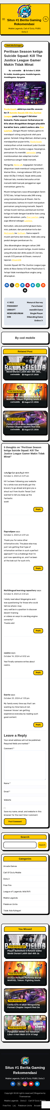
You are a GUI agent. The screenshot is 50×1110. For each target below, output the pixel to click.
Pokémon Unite (10, 904)
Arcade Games (10, 866)
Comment (9, 748)
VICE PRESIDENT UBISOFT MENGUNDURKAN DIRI (15, 309)
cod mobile (16, 71)
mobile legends (33, 74)
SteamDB (16, 260)
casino (7, 653)
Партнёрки (9, 531)
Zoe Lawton (32, 217)
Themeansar (24, 1096)
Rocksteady (10, 109)
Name (7, 783)
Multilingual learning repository (20, 590)
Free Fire (7, 885)
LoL (14, 1105)
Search (25, 837)
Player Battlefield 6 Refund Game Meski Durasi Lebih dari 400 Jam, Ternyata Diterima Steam (23, 372)
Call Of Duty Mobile (12, 872)
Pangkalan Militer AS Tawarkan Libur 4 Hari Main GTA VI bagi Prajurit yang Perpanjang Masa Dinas (23, 1036)
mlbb (10, 74)
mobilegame (10, 77)
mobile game (19, 74)
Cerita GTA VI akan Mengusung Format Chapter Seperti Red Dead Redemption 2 (23, 427)
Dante (7, 695)
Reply (38, 509)
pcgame (21, 77)
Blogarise (38, 1093)
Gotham (21, 233)
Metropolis (9, 233)
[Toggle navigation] (3, 19)
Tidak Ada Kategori (13, 45)
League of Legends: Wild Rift (17, 891)
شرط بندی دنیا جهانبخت (14, 472)
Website (7, 800)
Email (7, 791)
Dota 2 (6, 879)
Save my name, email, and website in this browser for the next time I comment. (22, 813)
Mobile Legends (10, 898)
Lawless (28, 221)
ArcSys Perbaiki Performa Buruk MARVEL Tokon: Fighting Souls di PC (24, 399)
